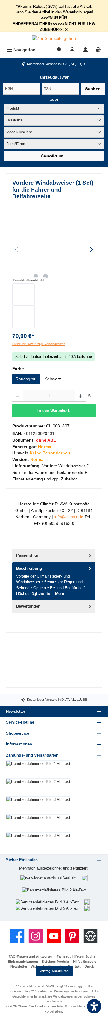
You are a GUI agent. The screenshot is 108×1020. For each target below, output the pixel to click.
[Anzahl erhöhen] (80, 396)
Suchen (93, 88)
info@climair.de (68, 516)
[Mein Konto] (85, 50)
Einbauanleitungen (23, 961)
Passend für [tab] (27, 555)
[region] (54, 272)
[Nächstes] (91, 249)
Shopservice (17, 733)
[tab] (53, 581)
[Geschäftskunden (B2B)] (72, 50)
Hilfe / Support (84, 961)
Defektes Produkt (55, 961)
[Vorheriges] (16, 249)
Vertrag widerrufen (54, 971)
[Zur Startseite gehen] (54, 38)
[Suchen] (59, 50)
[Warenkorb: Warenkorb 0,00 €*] (98, 50)
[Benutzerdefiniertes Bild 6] (87, 908)
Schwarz (53, 378)
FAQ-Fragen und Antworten (31, 956)
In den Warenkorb (54, 410)
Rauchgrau (26, 378)
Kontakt (74, 966)
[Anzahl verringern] (17, 396)
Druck (89, 966)
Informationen (19, 744)
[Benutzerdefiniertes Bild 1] (85, 878)
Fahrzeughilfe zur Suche (76, 956)
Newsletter (18, 966)
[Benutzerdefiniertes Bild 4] (87, 902)
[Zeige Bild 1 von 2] (35, 276)
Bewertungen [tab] (28, 606)
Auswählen (52, 155)
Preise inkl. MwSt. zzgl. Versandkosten (38, 344)
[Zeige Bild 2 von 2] (45, 276)
